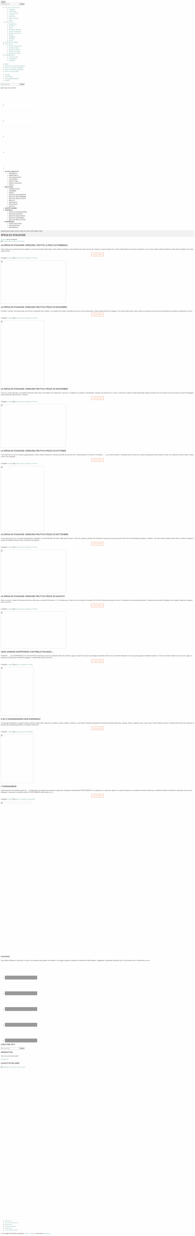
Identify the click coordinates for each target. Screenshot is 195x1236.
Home (3, 239)
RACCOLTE (9, 22)
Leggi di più (97, 254)
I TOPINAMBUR (8, 786)
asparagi (18, 732)
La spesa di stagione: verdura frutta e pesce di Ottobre (33, 451)
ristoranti (12, 60)
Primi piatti (12, 11)
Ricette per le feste (15, 33)
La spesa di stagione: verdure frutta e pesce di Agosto (33, 596)
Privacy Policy (30, 1233)
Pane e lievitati (13, 18)
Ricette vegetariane (15, 31)
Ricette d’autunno (14, 49)
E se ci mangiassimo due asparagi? (21, 719)
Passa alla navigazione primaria (15, 66)
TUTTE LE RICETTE (12, 7)
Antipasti (12, 9)
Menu (7, 64)
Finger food (12, 24)
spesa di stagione (26, 258)
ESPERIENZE (10, 55)
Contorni (12, 15)
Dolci (10, 20)
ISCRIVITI (4, 1059)
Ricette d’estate (14, 48)
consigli (10, 258)
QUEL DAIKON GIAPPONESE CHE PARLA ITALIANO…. (27, 652)
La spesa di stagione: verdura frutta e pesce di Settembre (34, 534)
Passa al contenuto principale (14, 69)
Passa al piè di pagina (12, 71)
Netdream (47, 1233)
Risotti (11, 35)
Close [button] (3, 2)
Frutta (18, 258)
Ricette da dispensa (15, 29)
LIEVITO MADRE (11, 42)
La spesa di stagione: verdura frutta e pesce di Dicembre (34, 307)
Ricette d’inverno (14, 51)
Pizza (10, 28)
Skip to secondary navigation (14, 67)
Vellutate (12, 38)
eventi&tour (13, 59)
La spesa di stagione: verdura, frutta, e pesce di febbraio (34, 245)
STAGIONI (9, 44)
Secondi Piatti (13, 13)
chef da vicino (13, 57)
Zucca (11, 40)
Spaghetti (12, 37)
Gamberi (12, 26)
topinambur (31, 799)
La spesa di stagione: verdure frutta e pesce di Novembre (34, 389)
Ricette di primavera (15, 46)
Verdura (34, 258)
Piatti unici (12, 17)
